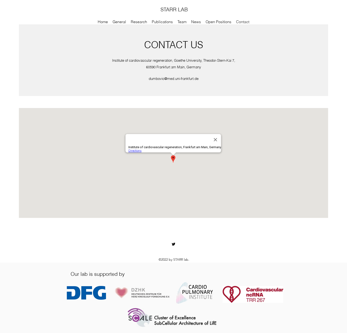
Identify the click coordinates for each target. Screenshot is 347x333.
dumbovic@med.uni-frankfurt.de (174, 78)
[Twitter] (173, 244)
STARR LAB (174, 9)
